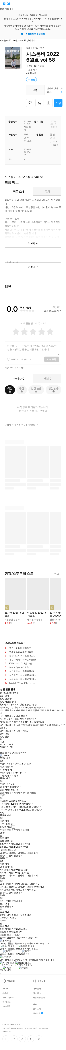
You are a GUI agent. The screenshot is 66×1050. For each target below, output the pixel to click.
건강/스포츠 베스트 (14, 642)
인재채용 (36, 1013)
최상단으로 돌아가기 (17, 752)
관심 (33, 79)
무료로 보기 (5, 830)
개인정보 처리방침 (17, 1028)
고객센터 (11, 981)
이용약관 (5, 1028)
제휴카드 (6, 993)
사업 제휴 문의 (39, 997)
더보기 (57, 573)
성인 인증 (4, 734)
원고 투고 (37, 993)
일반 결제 (18, 855)
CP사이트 (6, 1002)
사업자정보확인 (43, 1028)
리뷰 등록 (51, 359)
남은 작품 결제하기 (9, 792)
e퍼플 (29, 73)
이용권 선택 (5, 827)
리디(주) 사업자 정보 (10, 1025)
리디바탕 (6, 1006)
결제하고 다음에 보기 (28, 853)
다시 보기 (16, 935)
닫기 (7, 904)
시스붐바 (30, 69)
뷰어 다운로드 (8, 997)
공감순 (21, 390)
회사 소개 (37, 1009)
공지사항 (41, 981)
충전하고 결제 (6, 855)
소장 (58, 103)
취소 (2, 739)
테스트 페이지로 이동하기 (33, 34)
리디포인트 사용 (8, 850)
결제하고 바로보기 (8, 853)
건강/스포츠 (39, 48)
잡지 (28, 48)
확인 (2, 812)
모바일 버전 (5, 970)
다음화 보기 (5, 935)
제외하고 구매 (6, 744)
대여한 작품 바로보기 (28, 792)
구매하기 (13, 918)
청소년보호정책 (30, 1028)
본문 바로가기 (6, 8)
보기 (2, 904)
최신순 (9, 390)
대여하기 (4, 918)
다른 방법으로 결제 (9, 775)
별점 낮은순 (53, 390)
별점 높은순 (36, 390)
